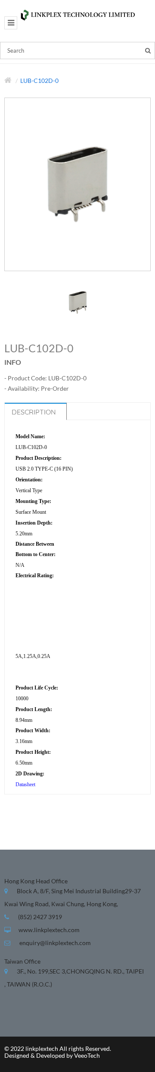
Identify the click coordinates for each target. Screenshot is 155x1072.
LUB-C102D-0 (39, 80)
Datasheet (25, 784)
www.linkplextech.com (49, 929)
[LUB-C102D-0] (77, 301)
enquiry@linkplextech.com (55, 942)
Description (34, 412)
